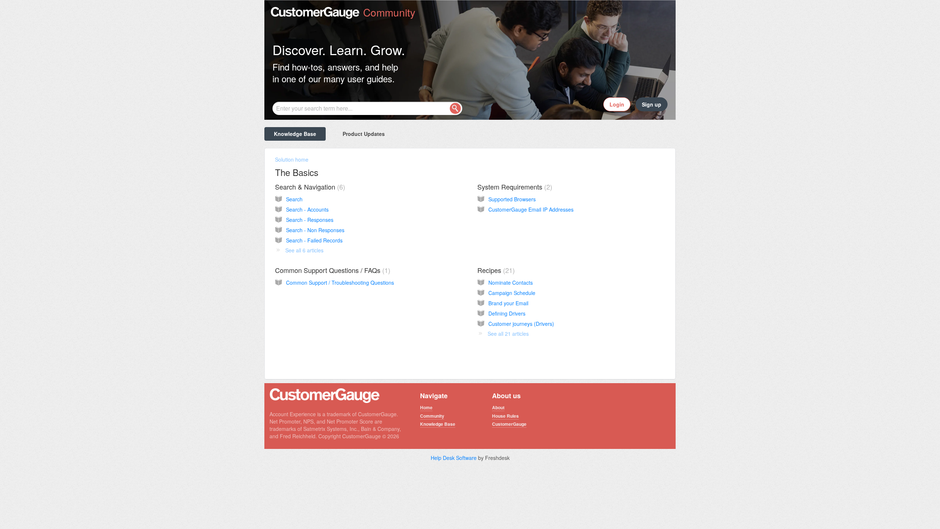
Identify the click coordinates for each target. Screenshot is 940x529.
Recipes (495, 270)
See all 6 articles (304, 250)
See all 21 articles (508, 333)
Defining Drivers (506, 313)
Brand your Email (508, 303)
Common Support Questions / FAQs (331, 270)
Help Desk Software (454, 457)
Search (294, 199)
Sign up (651, 104)
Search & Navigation (309, 186)
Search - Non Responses (315, 230)
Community (432, 416)
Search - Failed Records (314, 240)
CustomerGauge (509, 424)
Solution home (291, 159)
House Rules (505, 416)
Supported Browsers (512, 199)
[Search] (455, 108)
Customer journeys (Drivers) (521, 323)
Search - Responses (309, 219)
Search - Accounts (307, 209)
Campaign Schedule (511, 292)
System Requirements (513, 186)
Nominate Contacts (510, 282)
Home (426, 407)
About (498, 407)
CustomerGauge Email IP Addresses (531, 209)
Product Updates (364, 133)
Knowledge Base (295, 133)
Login (617, 104)
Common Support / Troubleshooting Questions (340, 282)
